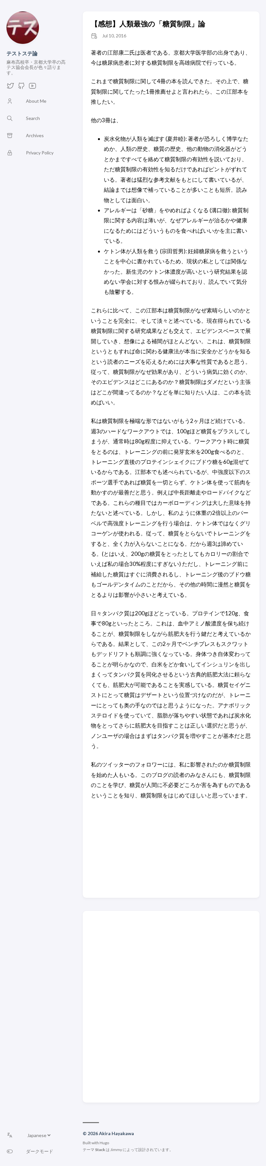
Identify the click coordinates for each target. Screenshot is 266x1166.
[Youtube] (32, 88)
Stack (100, 1149)
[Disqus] (171, 1006)
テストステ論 (22, 53)
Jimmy (116, 1149)
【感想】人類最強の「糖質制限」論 (148, 23)
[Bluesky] (10, 88)
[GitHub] (21, 88)
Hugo (104, 1142)
